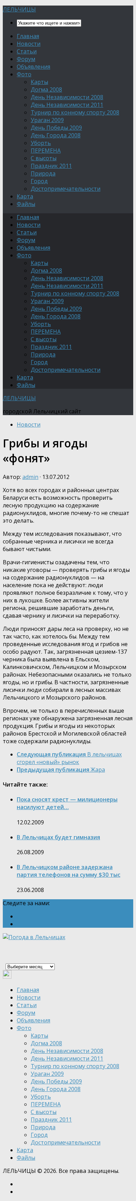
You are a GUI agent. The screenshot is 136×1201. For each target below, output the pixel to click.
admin (30, 477)
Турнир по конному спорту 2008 (75, 112)
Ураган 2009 (47, 120)
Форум (26, 59)
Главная (28, 36)
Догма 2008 (46, 89)
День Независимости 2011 (67, 105)
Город (39, 181)
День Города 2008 (56, 135)
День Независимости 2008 (67, 97)
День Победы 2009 (56, 127)
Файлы (26, 204)
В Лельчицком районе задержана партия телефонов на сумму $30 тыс (68, 870)
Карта (25, 196)
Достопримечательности (65, 188)
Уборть (41, 143)
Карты (39, 82)
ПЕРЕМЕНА (46, 150)
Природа (43, 173)
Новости (28, 44)
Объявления (33, 66)
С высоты (43, 158)
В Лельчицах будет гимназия (58, 837)
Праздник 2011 (51, 166)
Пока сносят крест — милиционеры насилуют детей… (67, 803)
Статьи (27, 51)
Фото (24, 74)
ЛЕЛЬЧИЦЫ (19, 9)
